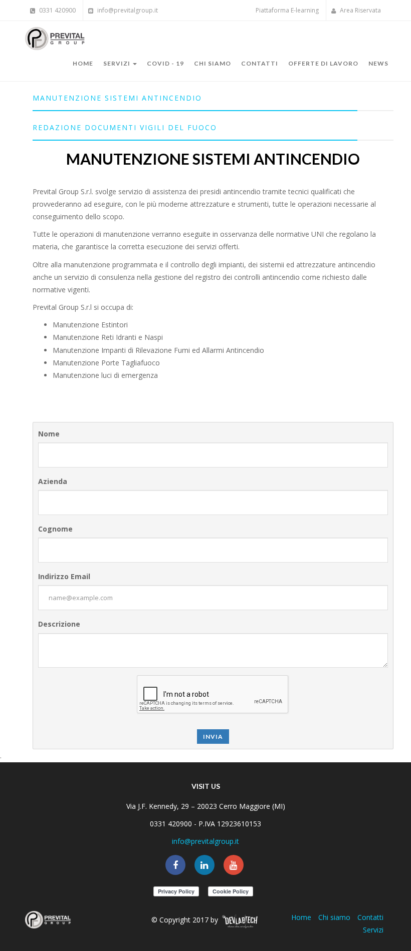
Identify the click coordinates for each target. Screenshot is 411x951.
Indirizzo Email (64, 576)
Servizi (117, 63)
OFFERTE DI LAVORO (323, 63)
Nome (49, 433)
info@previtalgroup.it (127, 10)
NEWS (378, 63)
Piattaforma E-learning (287, 10)
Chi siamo (212, 63)
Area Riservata (359, 10)
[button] (213, 98)
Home (83, 63)
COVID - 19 (165, 63)
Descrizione (59, 624)
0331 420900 (57, 10)
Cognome (55, 529)
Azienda (52, 481)
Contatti (259, 63)
